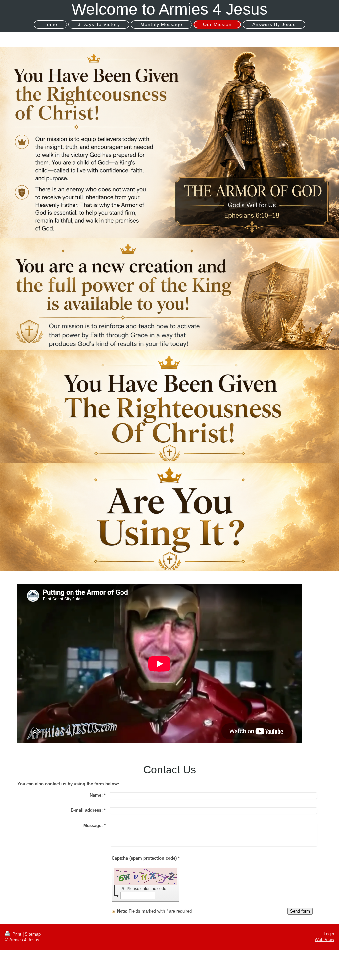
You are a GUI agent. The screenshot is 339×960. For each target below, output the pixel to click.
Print (17, 934)
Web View (324, 939)
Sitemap (33, 934)
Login (329, 933)
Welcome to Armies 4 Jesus (169, 9)
